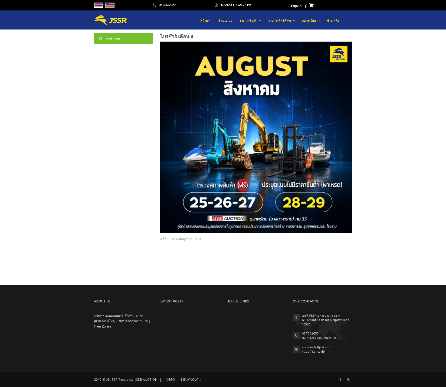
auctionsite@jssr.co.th (316, 347)
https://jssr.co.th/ (313, 352)
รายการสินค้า (248, 20)
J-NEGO (169, 379)
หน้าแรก (205, 20)
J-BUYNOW (189, 379)
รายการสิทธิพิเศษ (279, 20)
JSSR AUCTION (146, 379)
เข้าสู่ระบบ (296, 6)
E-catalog (225, 20)
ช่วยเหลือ (333, 20)
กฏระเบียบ (309, 20)
